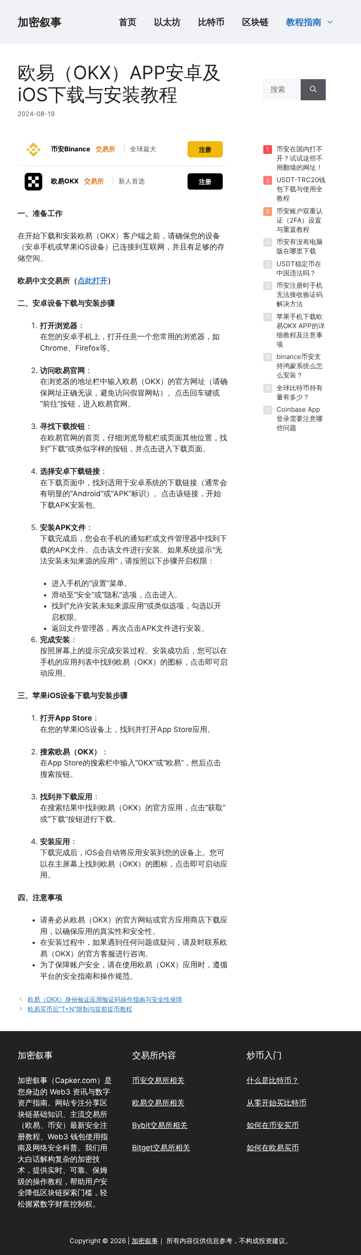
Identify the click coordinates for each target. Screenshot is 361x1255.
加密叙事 (40, 22)
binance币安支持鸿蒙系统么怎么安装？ (299, 365)
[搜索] (313, 89)
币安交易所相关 (158, 1080)
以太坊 (167, 22)
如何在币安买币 (273, 1125)
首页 (127, 22)
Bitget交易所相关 (161, 1147)
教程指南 (303, 22)
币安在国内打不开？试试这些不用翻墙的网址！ (299, 158)
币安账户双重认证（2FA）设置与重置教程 (299, 220)
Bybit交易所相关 (160, 1125)
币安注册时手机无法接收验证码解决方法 (299, 294)
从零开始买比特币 (276, 1102)
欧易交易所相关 (158, 1102)
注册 (205, 149)
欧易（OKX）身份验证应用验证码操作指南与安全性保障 (105, 999)
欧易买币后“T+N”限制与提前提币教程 (80, 1009)
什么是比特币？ (273, 1080)
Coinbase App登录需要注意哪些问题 (299, 418)
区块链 (255, 22)
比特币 (211, 22)
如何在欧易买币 (273, 1147)
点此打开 (92, 280)
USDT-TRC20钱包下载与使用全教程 (300, 189)
